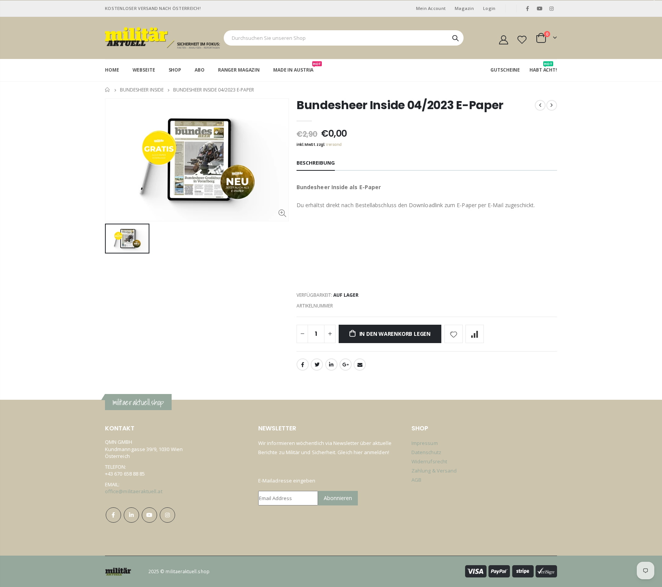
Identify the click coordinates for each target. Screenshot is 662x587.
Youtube (540, 8)
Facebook (303, 364)
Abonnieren (338, 498)
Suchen (455, 38)
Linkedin (131, 515)
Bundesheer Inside (142, 90)
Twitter (317, 364)
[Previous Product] (540, 105)
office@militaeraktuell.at (133, 491)
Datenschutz (426, 452)
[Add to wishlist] (453, 334)
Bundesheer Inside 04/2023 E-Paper (400, 105)
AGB (416, 479)
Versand (334, 144)
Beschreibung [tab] (316, 162)
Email (360, 364)
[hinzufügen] (474, 334)
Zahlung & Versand (434, 470)
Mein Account (431, 8)
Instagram (167, 515)
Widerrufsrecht (429, 461)
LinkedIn (331, 364)
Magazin (464, 8)
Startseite (108, 89)
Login (489, 8)
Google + (345, 364)
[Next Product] (551, 105)
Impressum (424, 443)
